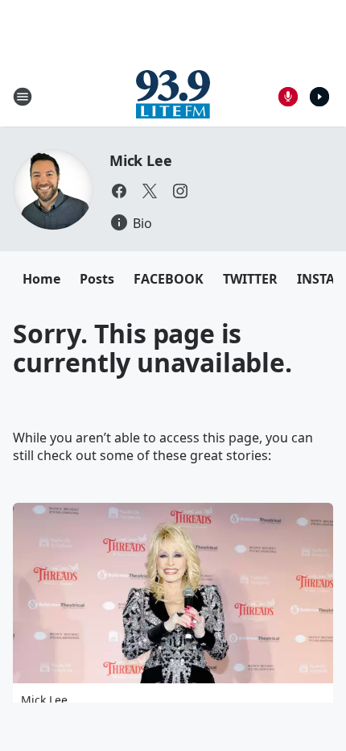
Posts (97, 279)
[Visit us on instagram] (180, 191)
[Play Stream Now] (319, 96)
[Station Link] (173, 96)
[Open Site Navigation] (22, 96)
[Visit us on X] (149, 191)
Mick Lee (140, 160)
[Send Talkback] (288, 96)
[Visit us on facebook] (119, 191)
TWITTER (250, 279)
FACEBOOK (169, 279)
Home (41, 279)
